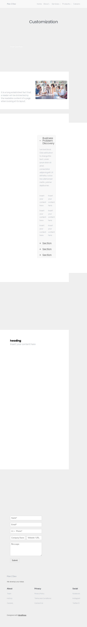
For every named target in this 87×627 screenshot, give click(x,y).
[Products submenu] (70, 4)
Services (55, 4)
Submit (15, 560)
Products (66, 4)
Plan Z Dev (11, 4)
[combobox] (12, 531)
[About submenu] (49, 4)
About (46, 4)
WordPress (22, 615)
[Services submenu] (60, 4)
